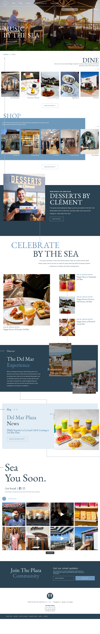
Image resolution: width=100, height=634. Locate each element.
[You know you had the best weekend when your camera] (62, 538)
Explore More (49, 105)
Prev (96, 69)
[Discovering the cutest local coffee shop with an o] (86, 538)
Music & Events (40, 3)
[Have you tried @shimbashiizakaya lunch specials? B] (38, 514)
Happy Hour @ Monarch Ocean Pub (86, 322)
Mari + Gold (48, 602)
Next (97, 48)
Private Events (33, 616)
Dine (13, 3)
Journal (96, 9)
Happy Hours (54, 3)
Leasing (15, 616)
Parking (90, 9)
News (40, 616)
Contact (45, 616)
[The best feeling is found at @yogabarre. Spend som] (62, 514)
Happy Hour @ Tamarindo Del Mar (86, 278)
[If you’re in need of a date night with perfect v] (38, 538)
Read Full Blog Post (16, 439)
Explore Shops (49, 167)
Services (28, 3)
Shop (20, 3)
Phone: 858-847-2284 (50, 607)
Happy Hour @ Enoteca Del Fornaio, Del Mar (85, 300)
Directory (83, 9)
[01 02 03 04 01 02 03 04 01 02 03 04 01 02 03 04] (76, 429)
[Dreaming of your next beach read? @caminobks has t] (86, 514)
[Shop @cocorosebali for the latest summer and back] (14, 538)
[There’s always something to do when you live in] (14, 514)
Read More (56, 219)
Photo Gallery (23, 616)
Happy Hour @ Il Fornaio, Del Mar (16, 329)
